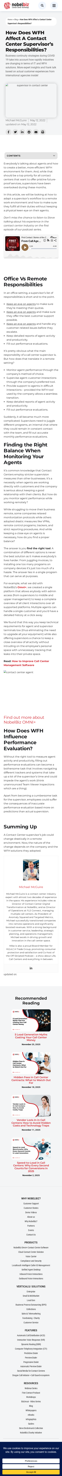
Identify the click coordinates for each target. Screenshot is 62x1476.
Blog (16, 19)
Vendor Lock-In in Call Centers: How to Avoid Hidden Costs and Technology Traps (31, 1123)
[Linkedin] (31, 968)
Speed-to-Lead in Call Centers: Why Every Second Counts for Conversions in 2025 (31, 1167)
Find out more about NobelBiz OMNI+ (24, 719)
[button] (54, 156)
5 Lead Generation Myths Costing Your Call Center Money (31, 1037)
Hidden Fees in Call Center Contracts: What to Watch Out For (31, 1080)
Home (10, 19)
